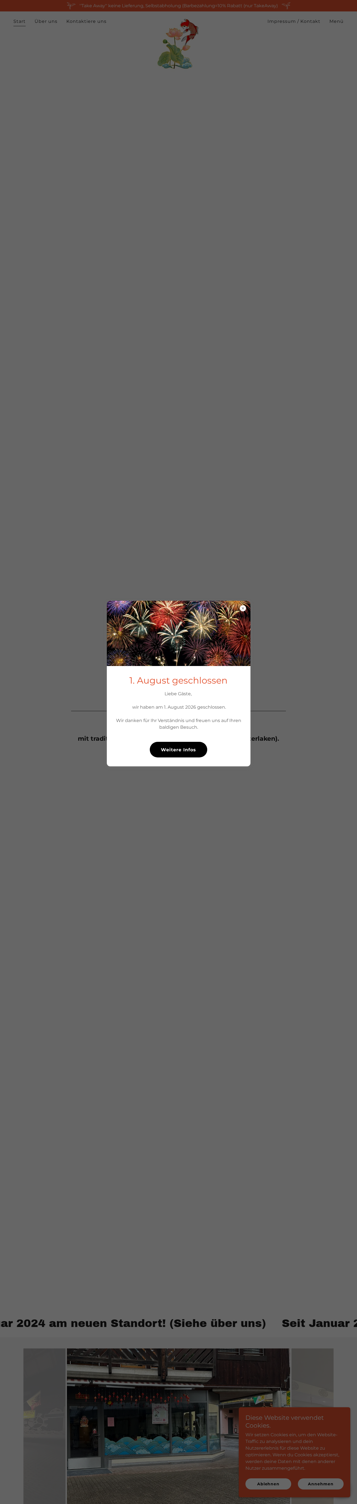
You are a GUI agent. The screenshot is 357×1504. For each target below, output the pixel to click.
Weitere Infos (178, 749)
